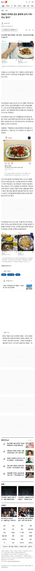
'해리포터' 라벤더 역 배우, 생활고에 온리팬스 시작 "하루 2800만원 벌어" (15, 453)
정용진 (4, 274)
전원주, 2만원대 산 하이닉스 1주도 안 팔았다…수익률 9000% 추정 (16, 460)
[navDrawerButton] (32, 2)
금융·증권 (30, 529)
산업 (2, 10)
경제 (22, 526)
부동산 (13, 532)
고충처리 (30, 546)
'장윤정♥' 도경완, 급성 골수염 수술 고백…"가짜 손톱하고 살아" (15, 475)
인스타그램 (11, 274)
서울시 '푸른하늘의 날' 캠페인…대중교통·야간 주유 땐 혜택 (13, 286)
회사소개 (5, 546)
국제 (31, 526)
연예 (2, 484)
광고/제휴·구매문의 (13, 546)
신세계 (18, 274)
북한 (22, 529)
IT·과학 (22, 532)
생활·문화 (4, 536)
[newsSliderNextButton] (32, 440)
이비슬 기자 (7, 23)
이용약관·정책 (22, 546)
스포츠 (3, 505)
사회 (13, 526)
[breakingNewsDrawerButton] (29, 2)
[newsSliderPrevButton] (28, 440)
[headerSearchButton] (26, 2)
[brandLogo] (4, 1)
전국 (4, 529)
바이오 (30, 532)
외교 (13, 529)
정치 (4, 526)
